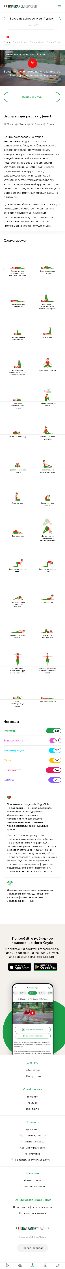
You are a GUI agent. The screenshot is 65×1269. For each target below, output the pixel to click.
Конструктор (32, 1153)
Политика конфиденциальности (32, 1207)
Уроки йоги (32, 1129)
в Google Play (32, 1076)
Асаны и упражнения (32, 1147)
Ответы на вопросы (32, 1186)
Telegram (32, 1096)
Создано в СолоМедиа (32, 1237)
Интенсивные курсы (32, 1141)
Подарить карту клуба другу (32, 1159)
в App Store (32, 1070)
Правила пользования (32, 1213)
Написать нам (32, 1180)
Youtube (32, 1102)
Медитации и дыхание (32, 1135)
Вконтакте (32, 1108)
